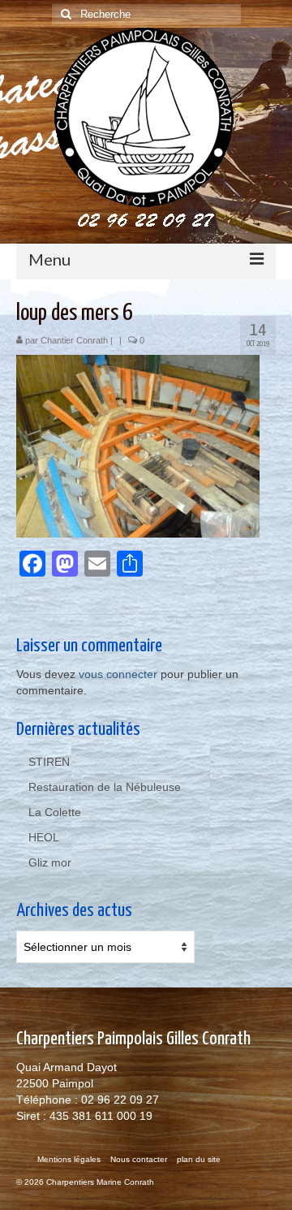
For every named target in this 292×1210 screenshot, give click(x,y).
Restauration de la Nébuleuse (104, 786)
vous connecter (118, 674)
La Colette (54, 812)
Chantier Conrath (74, 340)
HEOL (43, 837)
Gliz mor (49, 862)
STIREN (49, 761)
